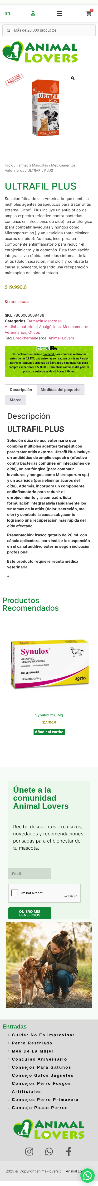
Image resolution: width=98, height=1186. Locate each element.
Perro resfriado (32, 1043)
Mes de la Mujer (33, 1051)
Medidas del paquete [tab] (60, 389)
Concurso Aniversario (39, 1059)
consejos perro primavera (45, 1099)
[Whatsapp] (49, 1151)
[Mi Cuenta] (33, 13)
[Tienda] (7, 13)
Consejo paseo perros (40, 1107)
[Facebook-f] (68, 1151)
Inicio (9, 165)
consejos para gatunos (41, 1067)
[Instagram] (29, 1151)
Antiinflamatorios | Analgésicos (33, 326)
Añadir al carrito (49, 732)
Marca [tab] (15, 399)
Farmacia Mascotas (32, 165)
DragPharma (24, 338)
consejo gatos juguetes (43, 1075)
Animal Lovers (61, 338)
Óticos (34, 332)
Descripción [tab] (21, 389)
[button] (59, 13)
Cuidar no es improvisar (43, 1035)
